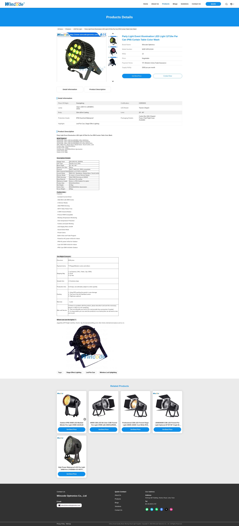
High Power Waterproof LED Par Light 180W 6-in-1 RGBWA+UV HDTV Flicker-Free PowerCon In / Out (71, 468)
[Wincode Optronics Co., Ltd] (15, 4)
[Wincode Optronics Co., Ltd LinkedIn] (171, 509)
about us (155, 4)
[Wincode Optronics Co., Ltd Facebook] (161, 509)
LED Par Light (78, 29)
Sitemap (68, 524)
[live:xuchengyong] (151, 509)
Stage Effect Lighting (73, 372)
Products (68, 29)
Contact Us (118, 510)
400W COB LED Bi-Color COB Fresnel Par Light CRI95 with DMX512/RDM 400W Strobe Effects (103, 424)
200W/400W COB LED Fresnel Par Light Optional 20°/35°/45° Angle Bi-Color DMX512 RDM (167, 424)
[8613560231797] (147, 509)
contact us (196, 4)
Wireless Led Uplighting (108, 372)
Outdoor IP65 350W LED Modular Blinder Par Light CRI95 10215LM (71, 424)
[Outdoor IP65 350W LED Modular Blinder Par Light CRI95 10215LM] (71, 406)
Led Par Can (90, 372)
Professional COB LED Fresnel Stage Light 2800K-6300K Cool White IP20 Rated (135, 424)
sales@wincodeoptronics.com (70, 505)
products (165, 4)
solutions (184, 4)
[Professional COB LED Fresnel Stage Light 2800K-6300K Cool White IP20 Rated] (135, 406)
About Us (118, 495)
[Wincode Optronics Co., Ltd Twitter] (166, 509)
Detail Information (70, 89)
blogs (175, 4)
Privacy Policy (61, 524)
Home (145, 4)
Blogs (117, 502)
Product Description (97, 89)
